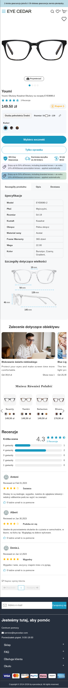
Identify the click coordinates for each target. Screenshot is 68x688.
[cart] (64, 11)
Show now (48, 375)
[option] (10, 409)
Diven (58, 409)
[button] (2, 411)
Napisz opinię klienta (14, 581)
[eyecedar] (26, 11)
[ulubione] (57, 11)
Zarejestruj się (59, 605)
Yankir (26, 409)
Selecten (42, 409)
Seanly (10, 409)
